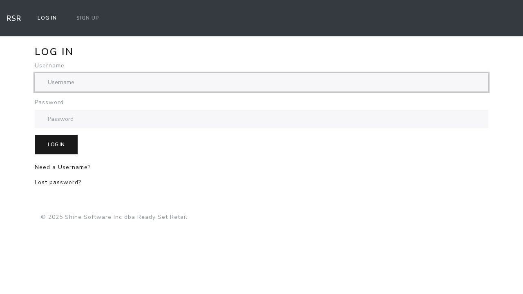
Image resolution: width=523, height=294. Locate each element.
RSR (14, 18)
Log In (47, 18)
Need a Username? (63, 167)
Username (50, 65)
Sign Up (87, 18)
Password (49, 102)
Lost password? (58, 182)
